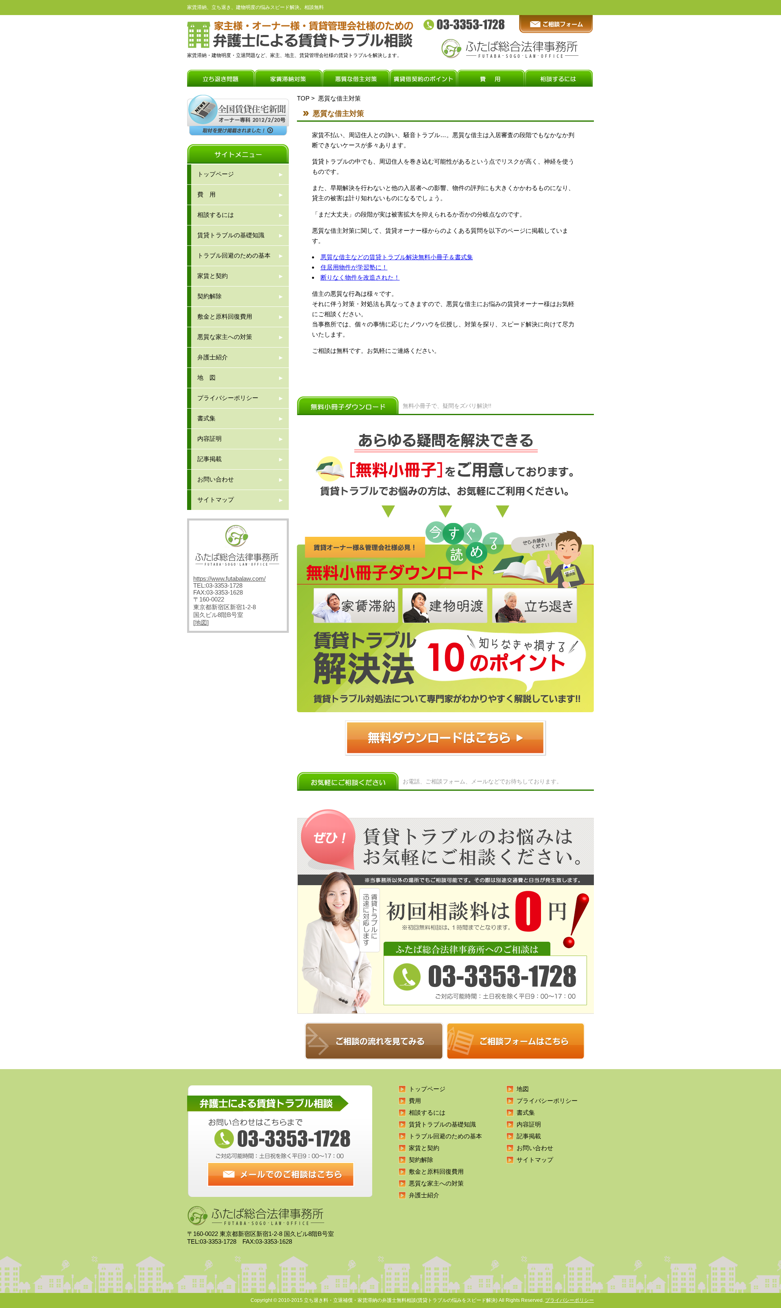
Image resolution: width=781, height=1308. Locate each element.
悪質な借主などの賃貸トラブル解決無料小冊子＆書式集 (397, 257)
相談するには (215, 214)
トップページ (215, 174)
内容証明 (209, 438)
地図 (201, 622)
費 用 (206, 194)
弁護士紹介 (212, 357)
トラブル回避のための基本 (234, 255)
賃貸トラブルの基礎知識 (230, 235)
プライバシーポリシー (227, 397)
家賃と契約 (212, 275)
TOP (303, 98)
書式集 (206, 418)
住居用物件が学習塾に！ (354, 267)
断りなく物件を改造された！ (360, 277)
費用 (415, 1100)
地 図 (206, 377)
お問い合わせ (215, 479)
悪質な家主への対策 (224, 336)
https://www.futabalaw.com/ (229, 578)
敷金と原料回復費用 (224, 316)
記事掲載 (209, 458)
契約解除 (209, 296)
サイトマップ (215, 499)
